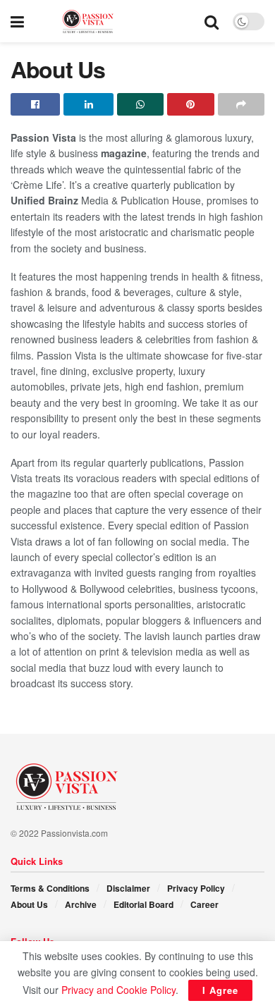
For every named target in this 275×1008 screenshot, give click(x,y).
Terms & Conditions (50, 888)
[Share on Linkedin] (88, 104)
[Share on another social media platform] (241, 104)
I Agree (220, 990)
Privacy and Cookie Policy (118, 990)
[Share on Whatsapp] (140, 104)
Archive (81, 904)
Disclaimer (128, 888)
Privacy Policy (196, 888)
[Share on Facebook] (35, 104)
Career (204, 904)
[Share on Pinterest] (190, 104)
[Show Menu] (17, 21)
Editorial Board (143, 904)
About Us (29, 904)
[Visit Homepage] (114, 21)
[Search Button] (211, 21)
